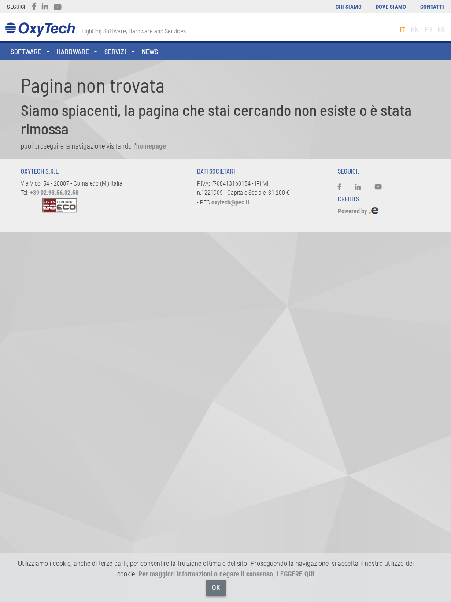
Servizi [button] (115, 51)
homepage (151, 146)
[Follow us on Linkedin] (358, 187)
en (415, 30)
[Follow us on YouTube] (378, 187)
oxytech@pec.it (230, 202)
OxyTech (40, 29)
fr (428, 30)
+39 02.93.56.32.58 (54, 193)
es (441, 30)
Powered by (353, 211)
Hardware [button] (73, 51)
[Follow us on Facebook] (343, 187)
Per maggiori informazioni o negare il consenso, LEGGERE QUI (226, 574)
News (150, 51)
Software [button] (26, 51)
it (402, 30)
